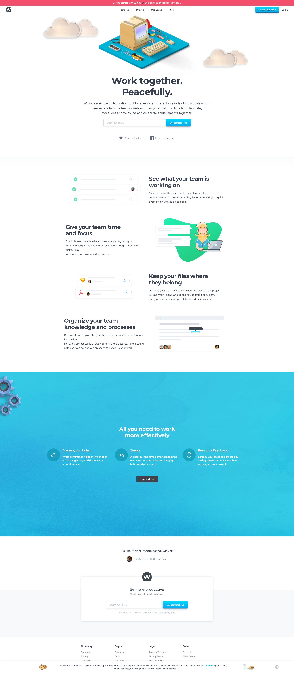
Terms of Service (157, 652)
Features (124, 9)
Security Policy (156, 660)
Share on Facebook (165, 138)
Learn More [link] (147, 479)
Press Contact (190, 656)
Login (285, 9)
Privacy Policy (156, 656)
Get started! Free (178, 122)
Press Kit (187, 652)
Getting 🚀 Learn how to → (147, 2)
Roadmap (120, 652)
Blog (171, 9)
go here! (209, 665)
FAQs (117, 656)
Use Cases (156, 9)
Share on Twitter (132, 138)
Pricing (140, 9)
